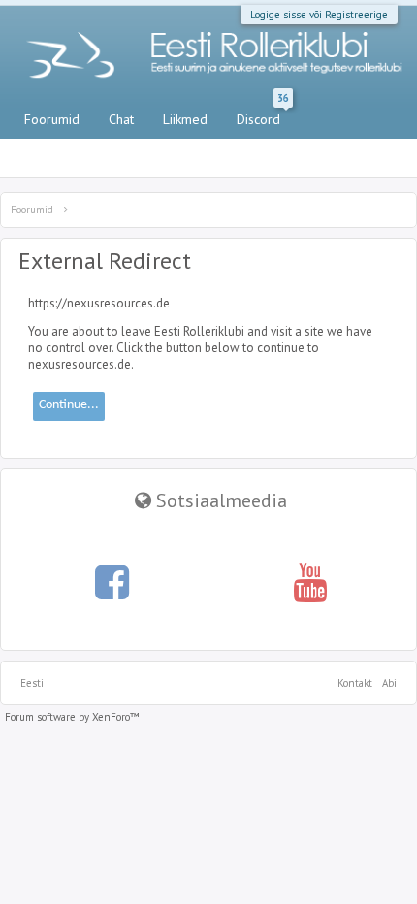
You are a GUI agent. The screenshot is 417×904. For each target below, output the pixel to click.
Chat (121, 119)
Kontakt (354, 683)
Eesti (32, 683)
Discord (263, 115)
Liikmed (185, 119)
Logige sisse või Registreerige (319, 14)
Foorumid (52, 119)
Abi (389, 683)
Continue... (69, 405)
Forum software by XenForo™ (72, 717)
